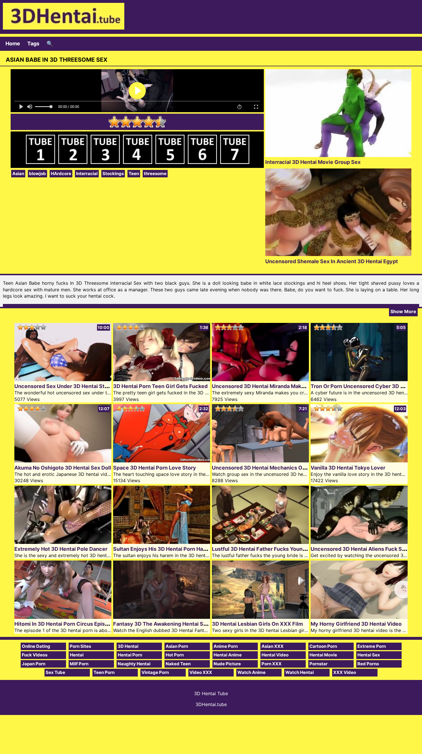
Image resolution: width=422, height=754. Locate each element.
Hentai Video (275, 655)
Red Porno (368, 663)
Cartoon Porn (323, 646)
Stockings (113, 173)
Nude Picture (227, 663)
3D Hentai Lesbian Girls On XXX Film (257, 624)
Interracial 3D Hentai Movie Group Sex (313, 162)
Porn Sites (80, 646)
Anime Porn (226, 646)
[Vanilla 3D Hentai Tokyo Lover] (359, 461)
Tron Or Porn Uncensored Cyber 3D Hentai (364, 386)
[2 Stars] (125, 121)
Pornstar (318, 663)
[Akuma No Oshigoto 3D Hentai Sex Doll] (62, 461)
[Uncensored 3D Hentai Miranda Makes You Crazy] (260, 379)
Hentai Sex (368, 655)
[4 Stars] (148, 121)
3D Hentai (128, 646)
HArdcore (61, 173)
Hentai (77, 655)
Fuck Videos (34, 655)
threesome (155, 173)
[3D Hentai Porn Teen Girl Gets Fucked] (161, 379)
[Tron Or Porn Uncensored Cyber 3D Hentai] (359, 379)
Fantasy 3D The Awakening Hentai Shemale (167, 624)
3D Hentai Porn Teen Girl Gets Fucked (160, 386)
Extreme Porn (371, 646)
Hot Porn (175, 655)
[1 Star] (114, 121)
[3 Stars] (137, 121)
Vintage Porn (155, 672)
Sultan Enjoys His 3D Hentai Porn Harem (163, 549)
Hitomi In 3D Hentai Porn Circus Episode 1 (66, 624)
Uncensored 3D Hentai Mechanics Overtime (267, 468)
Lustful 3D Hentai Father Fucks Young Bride (266, 549)
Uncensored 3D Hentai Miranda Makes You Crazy (273, 386)
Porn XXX (272, 663)
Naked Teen (178, 663)
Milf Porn (79, 663)
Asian (18, 173)
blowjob (37, 173)
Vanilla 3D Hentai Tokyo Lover (348, 468)
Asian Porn (177, 646)
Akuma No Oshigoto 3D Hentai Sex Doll (62, 468)
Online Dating (36, 646)
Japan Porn (33, 663)
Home (12, 43)
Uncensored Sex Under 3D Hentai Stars (63, 386)
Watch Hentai (299, 672)
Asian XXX (273, 646)
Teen (134, 173)
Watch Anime (251, 672)
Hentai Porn (130, 655)
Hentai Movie (323, 655)
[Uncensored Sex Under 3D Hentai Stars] (62, 379)
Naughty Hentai (134, 663)
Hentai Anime (228, 655)
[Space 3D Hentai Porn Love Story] (161, 461)
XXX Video (344, 672)
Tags (33, 43)
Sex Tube (55, 672)
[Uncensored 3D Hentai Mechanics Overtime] (260, 461)
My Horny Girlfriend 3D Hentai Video (356, 624)
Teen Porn (104, 672)
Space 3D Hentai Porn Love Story (154, 468)
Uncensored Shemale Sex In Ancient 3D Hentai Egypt (331, 261)
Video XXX (200, 672)
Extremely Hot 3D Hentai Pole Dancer (60, 549)
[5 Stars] (160, 121)
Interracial (87, 173)
